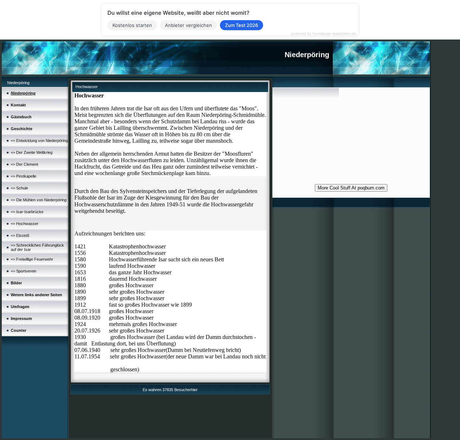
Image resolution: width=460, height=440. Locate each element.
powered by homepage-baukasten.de (323, 33)
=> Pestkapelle (23, 176)
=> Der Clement (24, 164)
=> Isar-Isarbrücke (27, 212)
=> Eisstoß (20, 235)
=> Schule (19, 188)
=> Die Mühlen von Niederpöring (38, 200)
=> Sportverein (23, 271)
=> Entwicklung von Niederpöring (39, 140)
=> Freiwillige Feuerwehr (32, 259)
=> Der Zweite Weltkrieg (31, 152)
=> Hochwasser (24, 223)
